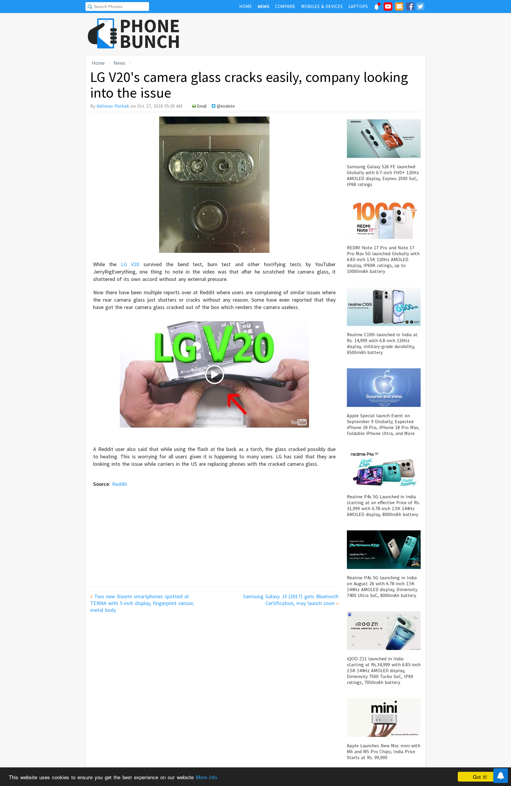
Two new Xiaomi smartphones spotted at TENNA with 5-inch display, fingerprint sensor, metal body (142, 603)
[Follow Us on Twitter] (420, 7)
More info (206, 777)
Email (201, 106)
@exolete (226, 106)
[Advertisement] (318, 34)
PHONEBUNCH (149, 33)
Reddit (119, 484)
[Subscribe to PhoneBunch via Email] (399, 7)
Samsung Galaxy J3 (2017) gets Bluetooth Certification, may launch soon (291, 600)
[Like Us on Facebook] (410, 7)
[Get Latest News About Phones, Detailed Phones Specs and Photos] (102, 33)
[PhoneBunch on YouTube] (388, 8)
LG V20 (130, 264)
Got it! (480, 776)
